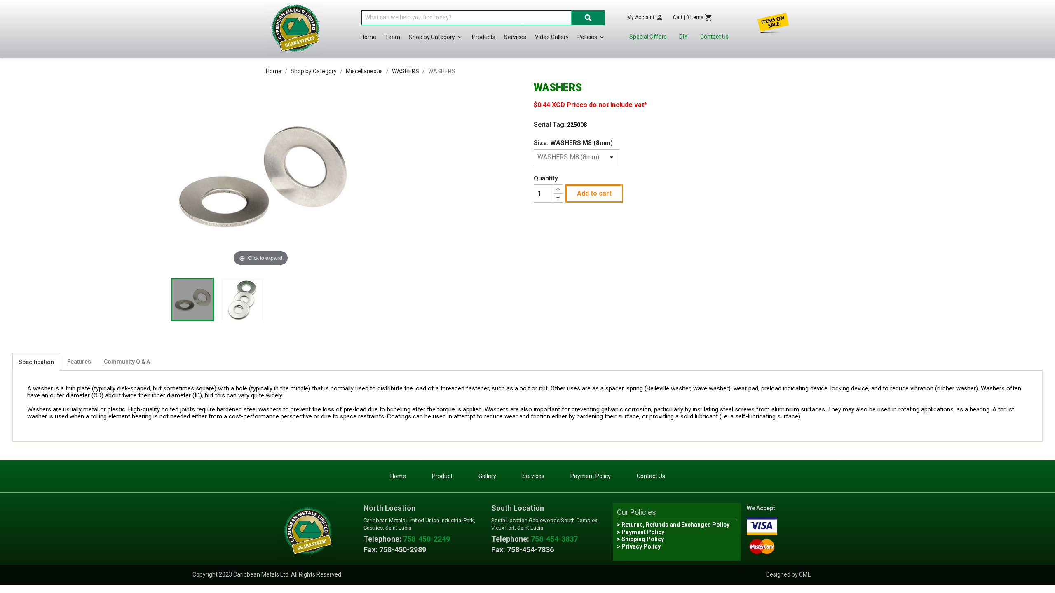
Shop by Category (436, 37)
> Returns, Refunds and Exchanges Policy (673, 524)
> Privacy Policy (639, 546)
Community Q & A (127, 361)
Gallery (487, 476)
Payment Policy (590, 476)
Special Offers (648, 36)
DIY (683, 36)
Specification (36, 362)
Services (515, 37)
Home (368, 37)
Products (483, 37)
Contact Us (714, 36)
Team (392, 37)
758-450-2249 (426, 539)
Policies (591, 37)
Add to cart (594, 193)
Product (442, 476)
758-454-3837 (554, 539)
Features (79, 361)
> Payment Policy (640, 532)
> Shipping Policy (640, 539)
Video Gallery (552, 37)
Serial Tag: (550, 124)
